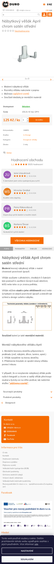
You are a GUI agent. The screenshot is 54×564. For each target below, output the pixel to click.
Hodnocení (47, 249)
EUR (50, 10)
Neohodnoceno (22, 31)
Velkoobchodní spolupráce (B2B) (16, 468)
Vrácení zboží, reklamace (13, 478)
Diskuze (33, 249)
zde (36, 544)
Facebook (11, 435)
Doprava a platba (10, 462)
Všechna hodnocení (27, 240)
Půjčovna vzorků (9, 465)
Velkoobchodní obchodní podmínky (17, 481)
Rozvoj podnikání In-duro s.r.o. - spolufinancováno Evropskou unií (27, 485)
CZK (47, 10)
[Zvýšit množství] (27, 118)
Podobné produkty (12, 397)
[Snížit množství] (27, 121)
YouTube (10, 439)
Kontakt (6, 456)
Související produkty (12, 391)
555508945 (12, 431)
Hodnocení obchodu (11, 459)
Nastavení (27, 550)
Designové (10, 402)
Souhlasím (27, 559)
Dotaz (9, 153)
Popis (6, 249)
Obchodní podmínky (11, 471)
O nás (5, 452)
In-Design (27, 135)
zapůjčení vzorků (21, 94)
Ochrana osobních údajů (13, 475)
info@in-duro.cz (14, 427)
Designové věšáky (30, 140)
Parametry (20, 249)
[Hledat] (38, 14)
